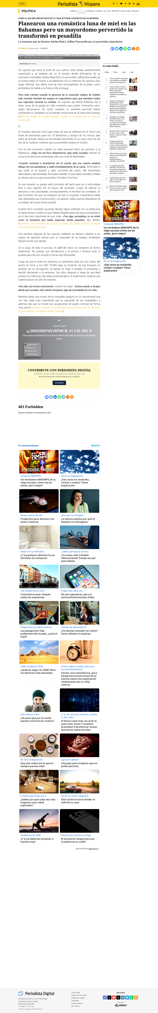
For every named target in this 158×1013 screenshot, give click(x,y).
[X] (117, 3)
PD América (23, 48)
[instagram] (123, 997)
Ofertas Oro (31, 348)
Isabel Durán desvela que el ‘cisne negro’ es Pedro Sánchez (118, 180)
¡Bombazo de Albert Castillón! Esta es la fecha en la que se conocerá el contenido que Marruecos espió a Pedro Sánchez (118, 122)
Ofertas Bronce (32, 354)
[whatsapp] (133, 3)
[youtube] (114, 997)
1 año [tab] (131, 72)
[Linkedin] (121, 49)
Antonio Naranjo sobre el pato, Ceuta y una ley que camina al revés (118, 188)
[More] (137, 49)
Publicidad (75, 1001)
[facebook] (105, 997)
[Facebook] (113, 3)
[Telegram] (129, 49)
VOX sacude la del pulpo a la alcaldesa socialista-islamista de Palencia (119, 80)
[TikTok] (125, 3)
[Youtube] (121, 3)
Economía (90, 11)
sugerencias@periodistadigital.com (30, 1009)
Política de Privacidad (79, 995)
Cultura (107, 11)
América (73, 11)
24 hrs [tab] (107, 72)
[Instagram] (129, 3)
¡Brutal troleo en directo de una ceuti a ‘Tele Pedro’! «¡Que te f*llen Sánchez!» (119, 134)
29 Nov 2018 (33, 48)
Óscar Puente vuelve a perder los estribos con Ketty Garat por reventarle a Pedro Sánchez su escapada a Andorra (118, 91)
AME (138, 3)
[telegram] (127, 997)
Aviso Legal (75, 992)
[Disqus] (59, 887)
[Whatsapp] (125, 49)
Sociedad (99, 11)
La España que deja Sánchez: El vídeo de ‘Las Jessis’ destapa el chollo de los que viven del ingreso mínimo (118, 169)
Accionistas (75, 1006)
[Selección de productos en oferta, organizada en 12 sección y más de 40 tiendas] (59, 320)
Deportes (115, 11)
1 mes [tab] (123, 72)
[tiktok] (118, 997)
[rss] (136, 997)
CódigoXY (135, 11)
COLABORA (59, 383)
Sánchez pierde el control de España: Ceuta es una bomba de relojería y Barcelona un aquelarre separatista (119, 145)
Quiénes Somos (77, 1003)
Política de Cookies (78, 998)
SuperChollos (31, 344)
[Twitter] (116, 49)
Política (29, 11)
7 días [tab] (115, 72)
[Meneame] (133, 49)
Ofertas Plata (31, 351)
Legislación (125, 11)
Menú (22, 3)
